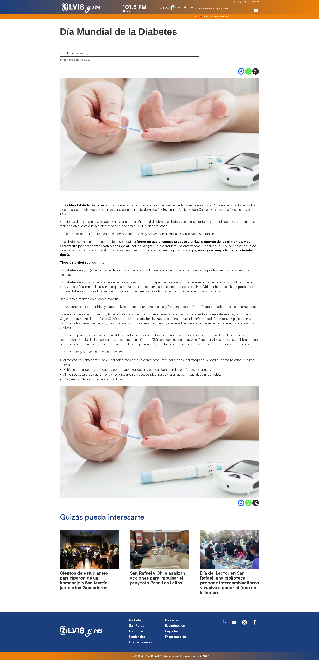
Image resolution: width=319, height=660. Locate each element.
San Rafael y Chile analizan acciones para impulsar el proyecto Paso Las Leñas (157, 577)
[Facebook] (241, 71)
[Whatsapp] (248, 71)
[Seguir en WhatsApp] (223, 622)
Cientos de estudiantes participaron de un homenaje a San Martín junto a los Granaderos (84, 580)
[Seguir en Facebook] (254, 622)
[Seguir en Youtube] (234, 622)
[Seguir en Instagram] (244, 622)
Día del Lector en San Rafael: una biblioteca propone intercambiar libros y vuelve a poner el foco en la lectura (229, 582)
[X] (255, 71)
